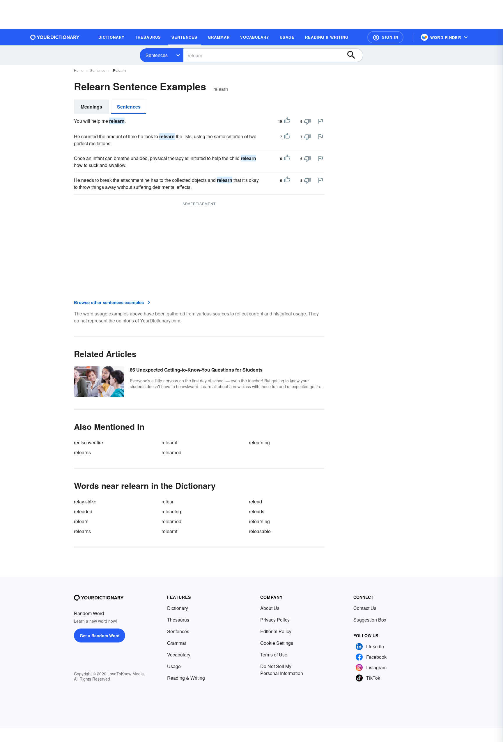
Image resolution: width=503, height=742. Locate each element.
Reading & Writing (186, 677)
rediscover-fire (88, 442)
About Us (269, 608)
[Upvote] (287, 121)
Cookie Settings (276, 643)
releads (256, 511)
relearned (171, 452)
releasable (260, 531)
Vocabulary (178, 654)
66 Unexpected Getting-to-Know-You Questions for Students (196, 369)
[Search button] (354, 55)
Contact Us (364, 608)
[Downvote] (307, 121)
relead (255, 501)
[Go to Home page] (55, 37)
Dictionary (177, 608)
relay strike (85, 501)
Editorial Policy (275, 631)
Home (79, 70)
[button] (385, 37)
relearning (259, 442)
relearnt (169, 442)
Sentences (157, 55)
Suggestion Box (369, 619)
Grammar (176, 643)
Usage (174, 666)
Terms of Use (273, 654)
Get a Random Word (100, 635)
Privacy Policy (275, 619)
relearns (82, 452)
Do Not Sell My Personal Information (281, 670)
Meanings (91, 106)
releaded (83, 511)
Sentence (97, 70)
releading (171, 511)
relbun (168, 501)
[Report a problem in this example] (320, 121)
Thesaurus (178, 619)
